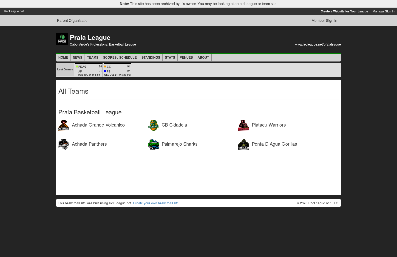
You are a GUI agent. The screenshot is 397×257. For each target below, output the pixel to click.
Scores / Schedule (120, 57)
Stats (170, 57)
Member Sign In (324, 20)
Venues (186, 57)
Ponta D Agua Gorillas (273, 143)
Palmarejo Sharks (179, 143)
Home (63, 57)
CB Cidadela (173, 124)
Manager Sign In (383, 11)
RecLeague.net (14, 11)
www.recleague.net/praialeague (318, 44)
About (203, 57)
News (77, 57)
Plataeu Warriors (268, 124)
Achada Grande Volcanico (98, 124)
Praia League (90, 37)
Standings (151, 57)
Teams (92, 57)
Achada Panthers (89, 143)
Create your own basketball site (156, 203)
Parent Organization (73, 20)
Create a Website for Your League (344, 11)
